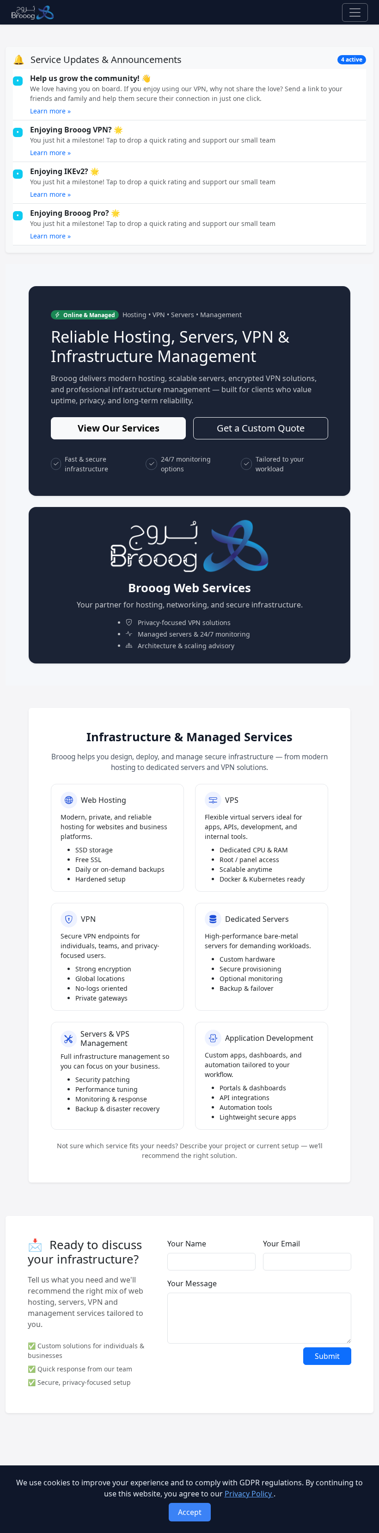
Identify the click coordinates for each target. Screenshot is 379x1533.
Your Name (186, 1244)
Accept (190, 1512)
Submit (327, 1356)
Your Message (192, 1283)
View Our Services (118, 428)
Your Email (281, 1244)
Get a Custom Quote (261, 428)
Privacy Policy (249, 1494)
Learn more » (50, 110)
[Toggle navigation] (355, 12)
